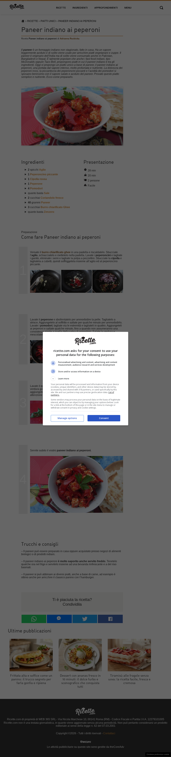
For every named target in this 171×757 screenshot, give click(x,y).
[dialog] (85, 378)
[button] (85, 378)
